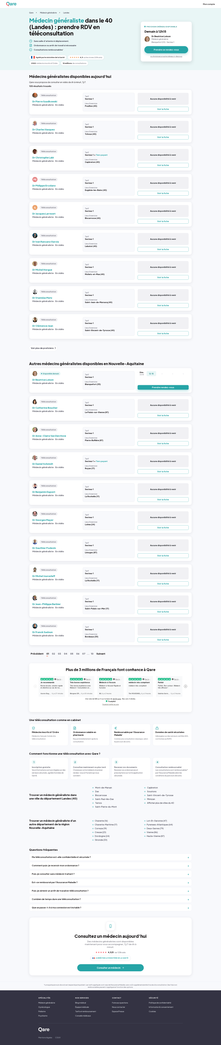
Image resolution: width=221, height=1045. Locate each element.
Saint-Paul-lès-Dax (104, 799)
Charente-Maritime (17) (106, 824)
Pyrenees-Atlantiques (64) (160, 824)
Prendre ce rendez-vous (166, 49)
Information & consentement (161, 1007)
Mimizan (151, 799)
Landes (66, 12)
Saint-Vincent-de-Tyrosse (160, 795)
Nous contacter (118, 1007)
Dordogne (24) (102, 836)
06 (77, 653)
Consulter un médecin (108, 967)
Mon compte (209, 4)
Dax (97, 791)
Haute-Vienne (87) (155, 836)
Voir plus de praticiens (42, 348)
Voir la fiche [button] (163, 109)
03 (59, 653)
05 (71, 653)
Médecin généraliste (48, 12)
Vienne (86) (152, 832)
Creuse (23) (100, 832)
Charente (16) (101, 820)
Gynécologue (44, 1007)
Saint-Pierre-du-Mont (106, 806)
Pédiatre (42, 1011)
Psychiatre (42, 1016)
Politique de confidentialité (160, 1003)
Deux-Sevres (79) (155, 828)
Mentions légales (45, 1037)
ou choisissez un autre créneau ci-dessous (166, 56)
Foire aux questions (120, 1003)
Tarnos (98, 803)
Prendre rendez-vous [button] (163, 387)
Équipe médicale (82, 1007)
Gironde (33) (101, 839)
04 (65, 653)
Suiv (100, 653)
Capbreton (152, 787)
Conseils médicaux (83, 1016)
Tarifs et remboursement (85, 1011)
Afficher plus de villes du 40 (160, 803)
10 (92, 653)
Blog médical (80, 1003)
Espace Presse (118, 1011)
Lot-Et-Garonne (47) (157, 820)
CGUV (57, 1037)
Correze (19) (101, 828)
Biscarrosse (101, 795)
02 (53, 653)
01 (47, 653)
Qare (31, 12)
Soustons (151, 791)
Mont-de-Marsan (103, 787)
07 (83, 653)
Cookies (152, 1011)
